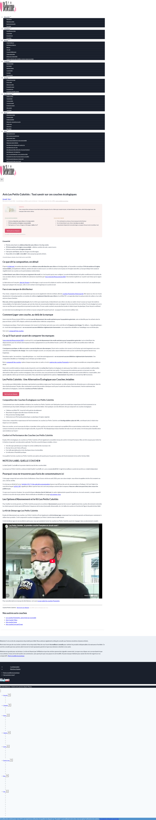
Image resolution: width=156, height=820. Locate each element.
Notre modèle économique (16, 656)
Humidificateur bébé (11, 31)
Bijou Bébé (8, 128)
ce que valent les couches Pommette (48, 601)
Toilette (5, 733)
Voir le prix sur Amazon (13, 231)
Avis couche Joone (10, 133)
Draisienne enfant (10, 105)
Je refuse (108, 819)
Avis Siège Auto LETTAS (11, 147)
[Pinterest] (8, 680)
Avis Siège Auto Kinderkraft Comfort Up (15, 145)
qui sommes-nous (55, 494)
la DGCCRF (17, 486)
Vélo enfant (9, 108)
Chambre (5, 705)
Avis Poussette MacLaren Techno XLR (14, 159)
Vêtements (9, 126)
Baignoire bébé (9, 63)
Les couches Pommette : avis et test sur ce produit (21, 618)
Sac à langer (9, 66)
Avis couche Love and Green (12, 136)
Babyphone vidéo (10, 21)
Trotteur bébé (9, 101)
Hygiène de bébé (10, 119)
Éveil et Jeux (6, 760)
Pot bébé (8, 73)
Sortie (4, 746)
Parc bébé (8, 26)
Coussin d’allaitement (11, 52)
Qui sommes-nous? (9, 675)
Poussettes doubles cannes (12, 91)
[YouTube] (6, 680)
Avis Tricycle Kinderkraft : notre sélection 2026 (17, 154)
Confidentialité (14, 667)
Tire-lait (8, 49)
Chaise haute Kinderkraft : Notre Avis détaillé (16, 140)
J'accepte (102, 819)
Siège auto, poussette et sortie (13, 122)
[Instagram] (1, 680)
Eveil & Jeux (9, 124)
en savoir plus (115, 819)
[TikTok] (4, 680)
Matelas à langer (10, 68)
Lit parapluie (9, 33)
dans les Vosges (24, 282)
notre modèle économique (62, 201)
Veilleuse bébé (9, 96)
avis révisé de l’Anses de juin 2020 (55, 277)
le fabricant (10, 266)
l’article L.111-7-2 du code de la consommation (36, 484)
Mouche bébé (9, 75)
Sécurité (5, 695)
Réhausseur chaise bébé (11, 56)
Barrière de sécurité (10, 24)
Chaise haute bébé (10, 54)
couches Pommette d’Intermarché (73, 294)
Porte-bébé (9, 82)
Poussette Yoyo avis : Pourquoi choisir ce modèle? (17, 156)
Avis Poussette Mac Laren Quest (13, 161)
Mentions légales (15, 669)
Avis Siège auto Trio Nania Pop (13, 152)
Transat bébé (9, 98)
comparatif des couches (16, 331)
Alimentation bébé (10, 115)
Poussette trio (9, 89)
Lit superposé (9, 35)
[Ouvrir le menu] (2, 179)
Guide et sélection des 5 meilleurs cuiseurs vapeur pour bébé (20, 59)
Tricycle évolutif (10, 103)
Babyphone (9, 19)
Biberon (8, 47)
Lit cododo (8, 38)
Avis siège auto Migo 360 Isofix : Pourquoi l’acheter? (18, 149)
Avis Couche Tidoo (10, 138)
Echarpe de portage (10, 80)
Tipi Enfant (8, 110)
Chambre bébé (9, 117)
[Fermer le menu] (0, 690)
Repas (4, 715)
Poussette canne (10, 87)
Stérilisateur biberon (11, 45)
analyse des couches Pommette (59, 362)
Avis (4, 791)
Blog (4, 776)
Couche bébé (9, 70)
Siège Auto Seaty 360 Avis (12, 142)
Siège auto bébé (10, 84)
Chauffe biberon (10, 42)
